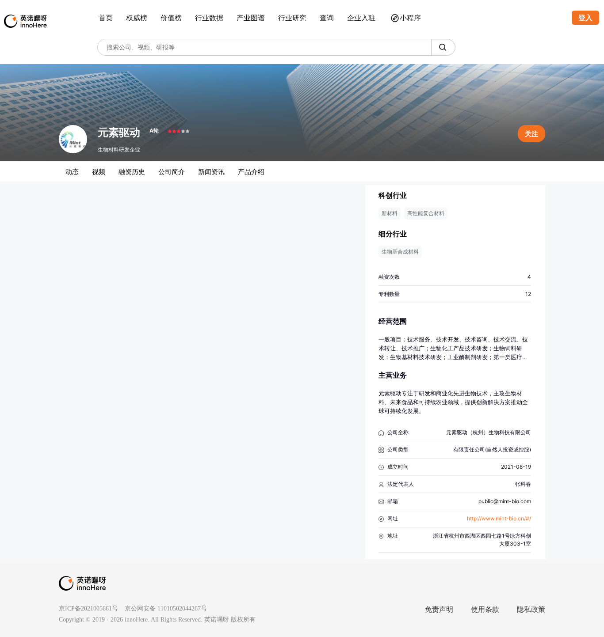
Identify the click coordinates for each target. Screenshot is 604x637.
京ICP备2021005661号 (88, 608)
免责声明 (439, 609)
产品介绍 (251, 171)
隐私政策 (531, 609)
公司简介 (171, 171)
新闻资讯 (211, 171)
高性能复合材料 (425, 213)
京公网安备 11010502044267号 (166, 608)
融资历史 (132, 171)
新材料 (390, 213)
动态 (72, 171)
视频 (98, 171)
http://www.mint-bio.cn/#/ (499, 518)
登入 (585, 17)
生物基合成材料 (400, 251)
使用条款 (485, 609)
